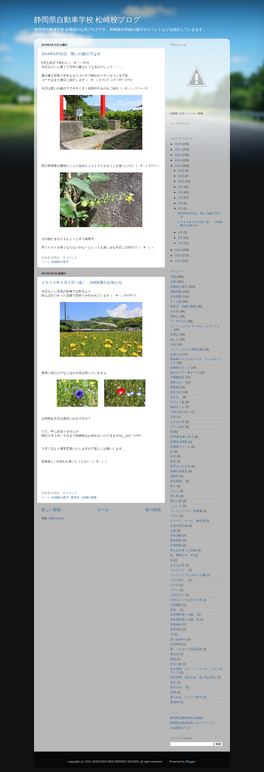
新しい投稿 (51, 510)
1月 (180, 243)
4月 (180, 232)
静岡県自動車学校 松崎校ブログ (87, 19)
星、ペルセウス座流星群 (186, 649)
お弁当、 (176, 397)
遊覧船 (174, 387)
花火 (173, 682)
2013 (178, 249)
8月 (180, 192)
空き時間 (176, 296)
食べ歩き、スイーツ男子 (186, 697)
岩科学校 (176, 629)
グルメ (174, 491)
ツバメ (174, 590)
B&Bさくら (177, 407)
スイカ (174, 585)
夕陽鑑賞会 (177, 377)
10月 (181, 181)
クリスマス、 (178, 570)
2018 (178, 144)
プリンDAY (177, 426)
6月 (180, 203)
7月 (180, 197)
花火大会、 (177, 687)
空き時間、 (177, 481)
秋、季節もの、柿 (181, 555)
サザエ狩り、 (178, 580)
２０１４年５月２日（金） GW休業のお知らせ (81, 282)
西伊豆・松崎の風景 (84, 497)
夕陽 (173, 530)
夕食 (173, 344)
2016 (178, 155)
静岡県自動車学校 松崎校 (186, 718)
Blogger (191, 761)
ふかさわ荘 (177, 421)
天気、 (174, 609)
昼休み (174, 316)
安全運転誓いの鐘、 (183, 614)
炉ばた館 (176, 664)
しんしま (176, 506)
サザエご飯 (177, 402)
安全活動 (176, 535)
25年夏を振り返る (182, 436)
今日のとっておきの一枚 (186, 599)
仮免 (173, 461)
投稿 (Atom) (56, 518)
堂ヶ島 (174, 496)
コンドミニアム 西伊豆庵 (186, 349)
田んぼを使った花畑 (183, 550)
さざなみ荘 (177, 565)
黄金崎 (174, 702)
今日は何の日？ (180, 412)
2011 (178, 260)
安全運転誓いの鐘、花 (184, 619)
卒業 (173, 276)
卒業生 (174, 334)
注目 (173, 456)
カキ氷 (174, 311)
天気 (173, 417)
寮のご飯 (176, 501)
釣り (173, 486)
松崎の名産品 (178, 471)
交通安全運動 (178, 441)
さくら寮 (176, 301)
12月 (181, 170)
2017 (178, 149)
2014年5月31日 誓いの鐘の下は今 (70, 54)
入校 (173, 281)
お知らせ (176, 354)
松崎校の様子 (60, 261)
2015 (178, 160)
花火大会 (176, 392)
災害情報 (176, 545)
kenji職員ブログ (180, 727)
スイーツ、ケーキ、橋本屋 (187, 520)
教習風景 (176, 540)
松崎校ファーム (180, 446)
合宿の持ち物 (178, 525)
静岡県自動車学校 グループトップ (192, 723)
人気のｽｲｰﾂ (177, 594)
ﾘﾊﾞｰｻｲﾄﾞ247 (178, 321)
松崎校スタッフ (180, 367)
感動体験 (176, 291)
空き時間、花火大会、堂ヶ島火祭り (193, 677)
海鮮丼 (174, 476)
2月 (180, 237)
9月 (180, 187)
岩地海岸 (176, 624)
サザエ (174, 515)
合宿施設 (176, 604)
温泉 (173, 659)
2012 (178, 255)
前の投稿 (153, 510)
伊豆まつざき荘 (180, 466)
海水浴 (174, 654)
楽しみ (174, 339)
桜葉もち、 (177, 382)
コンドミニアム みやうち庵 (188, 575)
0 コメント (70, 257)
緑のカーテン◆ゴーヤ (184, 372)
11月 (181, 176)
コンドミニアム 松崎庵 (186, 510)
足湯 (173, 692)
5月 (180, 208)
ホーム (103, 510)
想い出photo (178, 639)
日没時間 (176, 644)
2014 (178, 165)
